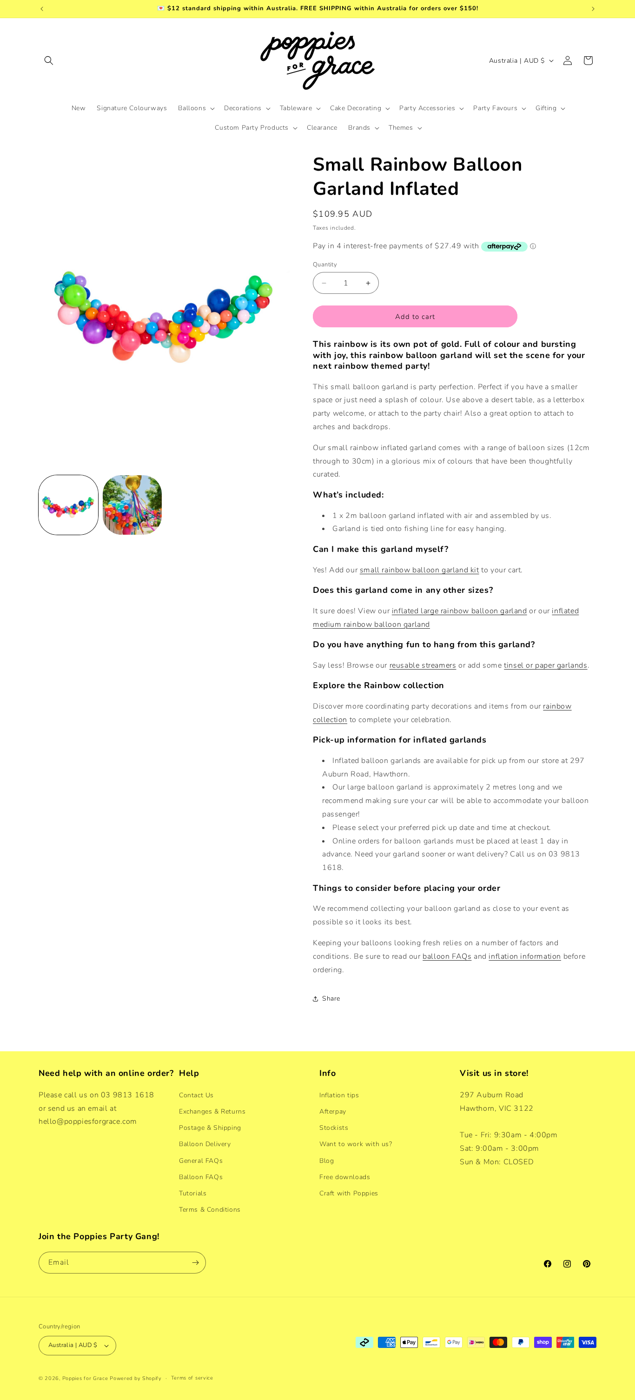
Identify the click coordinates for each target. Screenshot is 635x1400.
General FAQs (201, 1160)
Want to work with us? (355, 1143)
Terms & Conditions (210, 1209)
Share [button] (331, 998)
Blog (326, 1160)
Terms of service (192, 1377)
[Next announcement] (593, 9)
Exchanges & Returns (212, 1111)
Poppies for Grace (85, 1378)
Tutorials (192, 1192)
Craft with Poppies (348, 1192)
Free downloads (344, 1176)
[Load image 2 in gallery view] (132, 505)
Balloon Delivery (205, 1143)
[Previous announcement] (42, 9)
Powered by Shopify (136, 1378)
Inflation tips (339, 1094)
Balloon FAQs (201, 1176)
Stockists (333, 1127)
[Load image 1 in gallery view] (68, 505)
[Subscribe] (195, 1263)
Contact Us (196, 1094)
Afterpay (332, 1111)
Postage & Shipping (210, 1127)
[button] (49, 60)
